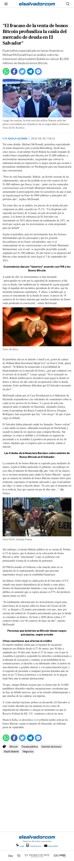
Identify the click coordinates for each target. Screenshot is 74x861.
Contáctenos (35, 846)
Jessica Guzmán (17, 138)
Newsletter (53, 846)
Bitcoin (13, 746)
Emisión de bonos (51, 746)
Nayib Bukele (11, 751)
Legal (21, 846)
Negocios (28, 751)
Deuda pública (30, 746)
